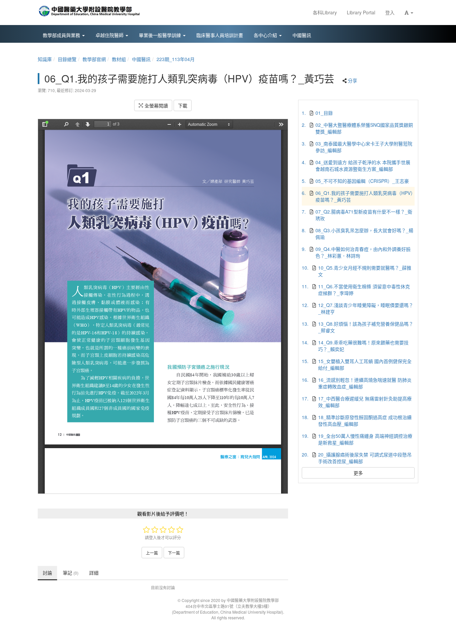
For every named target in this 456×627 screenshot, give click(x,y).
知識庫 (45, 59)
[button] (409, 12)
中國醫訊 (141, 59)
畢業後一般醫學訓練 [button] (160, 35)
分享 (352, 80)
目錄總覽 (67, 59)
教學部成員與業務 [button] (62, 35)
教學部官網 (94, 59)
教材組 (119, 59)
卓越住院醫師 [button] (110, 35)
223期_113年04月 (176, 59)
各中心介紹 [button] (266, 35)
